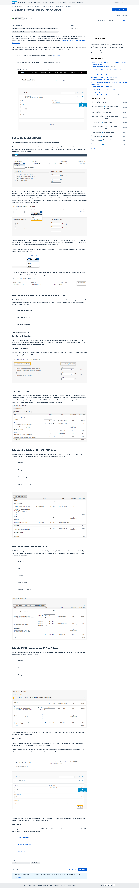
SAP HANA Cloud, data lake (19, 28)
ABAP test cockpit (95, 44)
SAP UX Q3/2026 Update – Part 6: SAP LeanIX (104, 77)
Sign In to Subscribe (119, 10)
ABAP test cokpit (105, 44)
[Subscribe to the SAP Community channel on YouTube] (111, 885)
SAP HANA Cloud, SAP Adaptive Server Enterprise (46, 28)
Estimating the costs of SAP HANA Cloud (36, 9)
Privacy (25, 885)
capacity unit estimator (18, 862)
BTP (121, 47)
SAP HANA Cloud (30, 28)
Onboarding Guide (23, 837)
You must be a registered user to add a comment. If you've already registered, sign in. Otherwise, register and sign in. (47, 874)
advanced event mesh (117, 44)
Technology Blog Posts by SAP (46, 6)
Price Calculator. (56, 55)
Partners (59, 2)
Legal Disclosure (47, 885)
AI (91, 47)
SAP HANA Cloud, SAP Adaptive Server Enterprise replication (44, 31)
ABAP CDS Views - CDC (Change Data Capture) (107, 41)
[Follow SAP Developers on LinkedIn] (114, 885)
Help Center (72, 2)
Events (65, 2)
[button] (120, 20)
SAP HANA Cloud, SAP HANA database (21, 31)
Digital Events (22, 851)
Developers (52, 2)
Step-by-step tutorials (24, 844)
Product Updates (74, 28)
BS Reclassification (113, 47)
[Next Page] (110, 54)
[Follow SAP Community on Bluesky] (108, 885)
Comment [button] (82, 869)
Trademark (56, 885)
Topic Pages (80, 2)
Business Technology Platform (98, 52)
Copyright (39, 885)
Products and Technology (34, 2)
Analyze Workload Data (100, 47)
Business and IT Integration (97, 50)
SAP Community (15, 6)
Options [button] (113, 12)
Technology (36, 6)
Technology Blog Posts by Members (102, 74)
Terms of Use (32, 885)
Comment (18, 877)
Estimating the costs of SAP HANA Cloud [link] (63, 6)
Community (22, 2)
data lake (27, 862)
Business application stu (112, 50)
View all (93, 148)
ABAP (92, 41)
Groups (45, 2)
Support (63, 885)
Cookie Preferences (72, 885)
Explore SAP (117, 2)
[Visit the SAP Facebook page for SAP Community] (105, 885)
